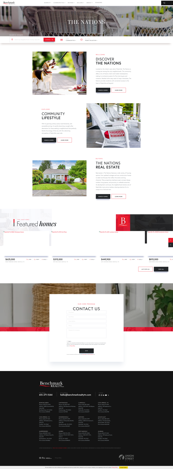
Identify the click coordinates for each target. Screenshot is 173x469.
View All (161, 269)
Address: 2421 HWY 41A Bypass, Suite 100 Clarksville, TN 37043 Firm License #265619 (86, 409)
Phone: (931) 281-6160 (83, 404)
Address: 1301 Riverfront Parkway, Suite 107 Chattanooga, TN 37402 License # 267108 (67, 409)
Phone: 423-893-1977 (64, 404)
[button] (49, 40)
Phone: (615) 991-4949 (64, 419)
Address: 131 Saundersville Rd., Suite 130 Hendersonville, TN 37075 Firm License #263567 (66, 423)
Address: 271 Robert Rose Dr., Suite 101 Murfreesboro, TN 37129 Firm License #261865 (46, 437)
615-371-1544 (46, 394)
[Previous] (170, 245)
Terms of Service (90, 354)
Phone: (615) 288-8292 (103, 419)
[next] (170, 240)
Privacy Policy (72, 345)
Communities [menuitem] (59, 2)
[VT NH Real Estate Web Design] (126, 458)
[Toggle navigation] (167, 3)
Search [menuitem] (47, 2)
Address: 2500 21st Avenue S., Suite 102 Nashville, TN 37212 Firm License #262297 (86, 423)
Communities (70, 40)
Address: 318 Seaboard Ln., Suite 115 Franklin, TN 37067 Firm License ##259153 (46, 423)
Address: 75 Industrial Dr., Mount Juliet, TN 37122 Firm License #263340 (104, 422)
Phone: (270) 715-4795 (64, 433)
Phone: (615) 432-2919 (84, 419)
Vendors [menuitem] (98, 2)
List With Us (145, 269)
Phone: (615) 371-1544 (103, 404)
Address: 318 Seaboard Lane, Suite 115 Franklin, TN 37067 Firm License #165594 (105, 437)
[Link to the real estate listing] (26, 243)
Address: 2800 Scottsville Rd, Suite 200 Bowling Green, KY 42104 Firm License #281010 (46, 409)
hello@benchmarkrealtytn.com (75, 394)
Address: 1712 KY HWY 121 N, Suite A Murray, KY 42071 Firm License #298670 (66, 437)
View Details (26, 260)
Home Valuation (91, 40)
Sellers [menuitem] (80, 2)
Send (86, 350)
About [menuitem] (89, 2)
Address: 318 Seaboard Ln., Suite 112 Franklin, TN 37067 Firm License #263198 (104, 409)
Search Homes (103, 90)
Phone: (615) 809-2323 (45, 433)
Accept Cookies (123, 467)
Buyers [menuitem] (70, 2)
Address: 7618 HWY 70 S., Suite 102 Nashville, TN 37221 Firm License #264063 (84, 437)
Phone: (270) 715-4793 (45, 404)
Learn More (118, 90)
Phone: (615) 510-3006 (84, 433)
